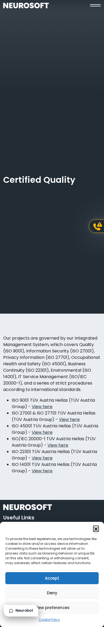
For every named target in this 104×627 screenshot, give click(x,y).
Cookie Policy (49, 619)
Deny (52, 593)
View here (42, 407)
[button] (96, 528)
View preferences (52, 607)
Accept (52, 578)
